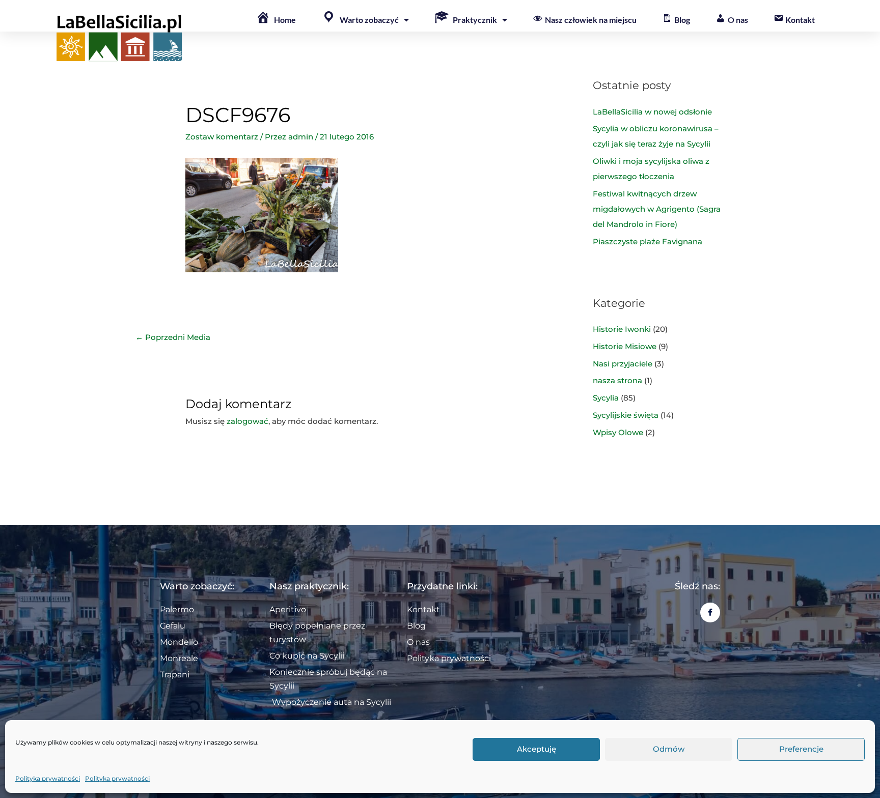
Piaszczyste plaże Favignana (647, 241)
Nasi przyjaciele (622, 363)
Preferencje (801, 749)
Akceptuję (536, 749)
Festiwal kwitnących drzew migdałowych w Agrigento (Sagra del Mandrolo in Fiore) (657, 209)
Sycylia (606, 398)
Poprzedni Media (172, 337)
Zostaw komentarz (221, 136)
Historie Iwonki (622, 329)
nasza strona (617, 380)
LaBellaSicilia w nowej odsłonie (652, 112)
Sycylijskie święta (625, 415)
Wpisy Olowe (618, 432)
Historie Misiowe (624, 346)
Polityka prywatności (47, 778)
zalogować (247, 421)
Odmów (668, 749)
